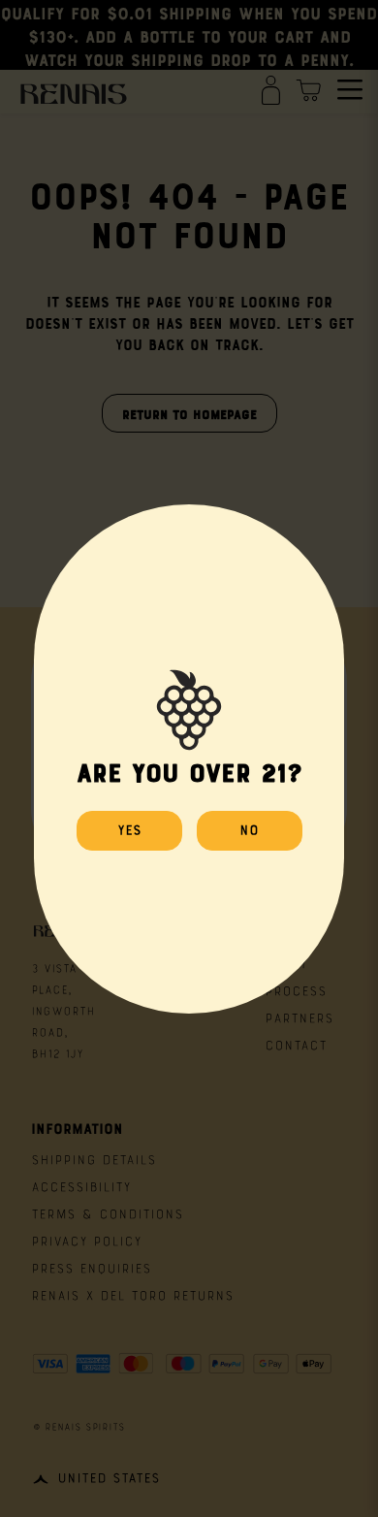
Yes (129, 828)
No (249, 828)
